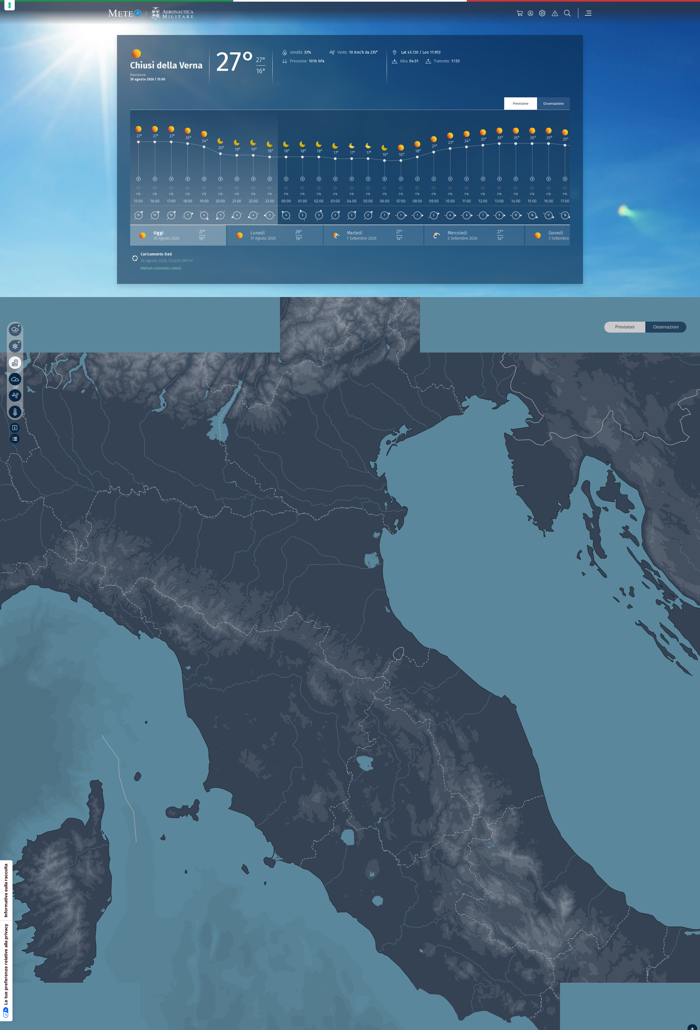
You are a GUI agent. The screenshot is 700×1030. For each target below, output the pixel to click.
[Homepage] (125, 13)
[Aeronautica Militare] (172, 13)
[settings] (542, 13)
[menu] (585, 13)
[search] (567, 13)
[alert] (555, 13)
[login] (530, 13)
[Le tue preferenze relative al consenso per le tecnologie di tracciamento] (9, 5)
